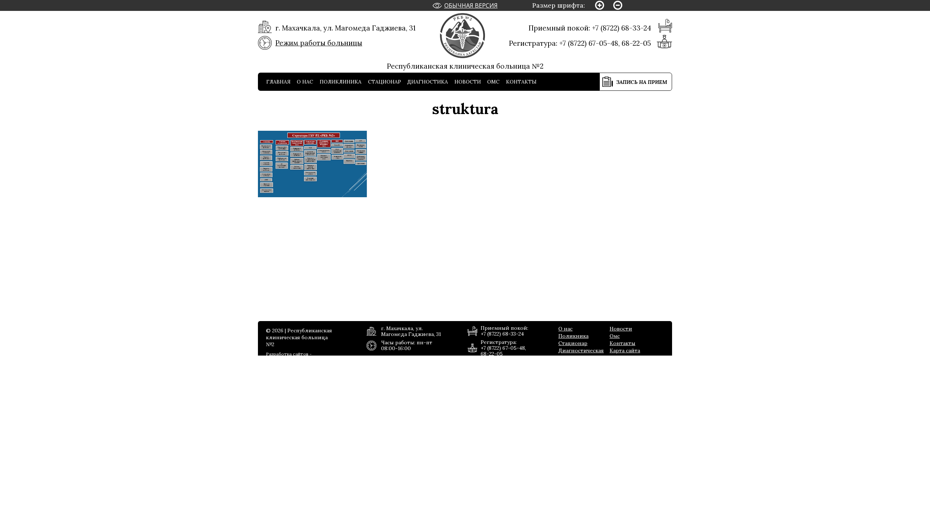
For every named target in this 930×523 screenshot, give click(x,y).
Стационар (384, 81)
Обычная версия (471, 5)
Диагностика (427, 81)
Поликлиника (340, 81)
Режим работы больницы (318, 42)
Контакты (521, 81)
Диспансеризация (568, 100)
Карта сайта (625, 350)
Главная (278, 81)
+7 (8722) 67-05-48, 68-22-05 (605, 43)
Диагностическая (581, 350)
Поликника (573, 336)
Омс (493, 81)
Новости (467, 81)
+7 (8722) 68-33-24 (621, 28)
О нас (305, 81)
